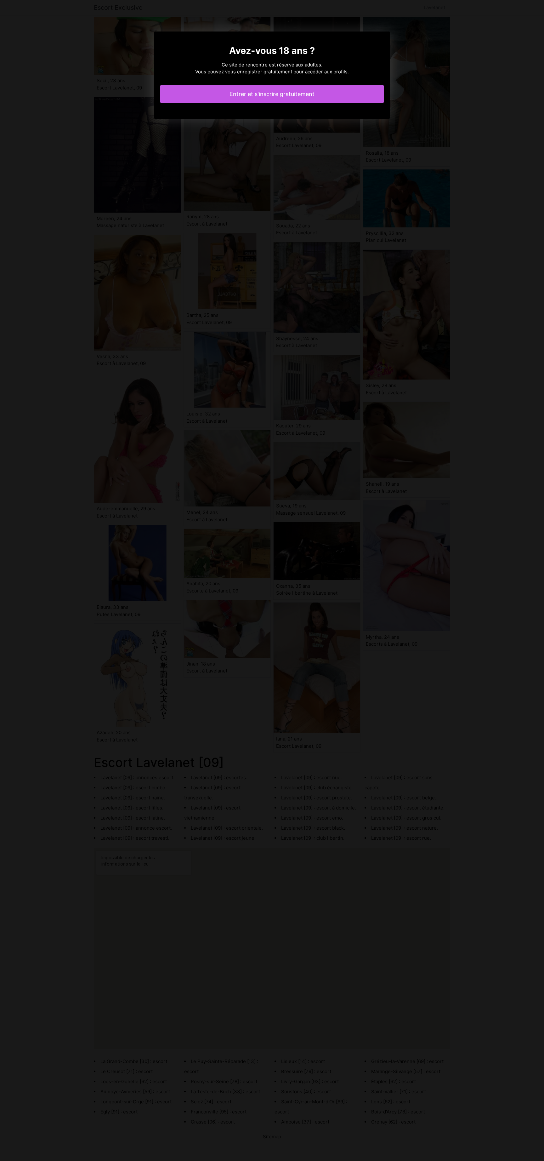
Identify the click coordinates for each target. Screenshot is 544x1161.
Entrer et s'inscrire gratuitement (272, 94)
